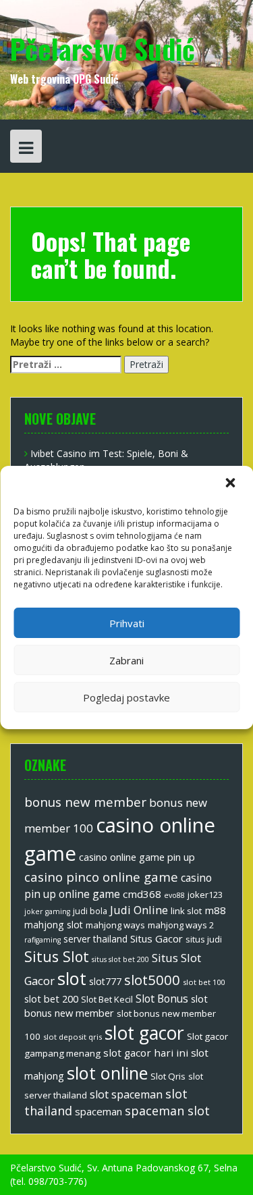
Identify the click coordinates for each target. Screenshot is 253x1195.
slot (71, 978)
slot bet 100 (204, 982)
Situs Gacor (156, 938)
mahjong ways (115, 925)
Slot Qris (168, 1076)
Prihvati (126, 623)
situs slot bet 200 (120, 959)
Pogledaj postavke (126, 697)
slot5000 (152, 979)
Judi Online (139, 910)
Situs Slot (56, 956)
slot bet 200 (51, 998)
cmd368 (142, 894)
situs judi (204, 939)
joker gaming (47, 911)
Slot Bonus (162, 998)
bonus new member (85, 802)
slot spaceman (126, 1094)
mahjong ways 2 (181, 925)
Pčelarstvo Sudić (102, 48)
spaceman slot (167, 1111)
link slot (186, 911)
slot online (107, 1072)
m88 (215, 910)
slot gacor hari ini (145, 1052)
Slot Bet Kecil (107, 999)
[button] (231, 484)
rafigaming (42, 940)
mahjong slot (53, 924)
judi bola (90, 911)
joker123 (205, 894)
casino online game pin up (137, 857)
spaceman (98, 1111)
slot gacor (144, 1033)
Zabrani (126, 660)
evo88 (174, 895)
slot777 (105, 981)
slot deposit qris (72, 1037)
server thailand (95, 938)
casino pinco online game (101, 876)
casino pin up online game (118, 885)
